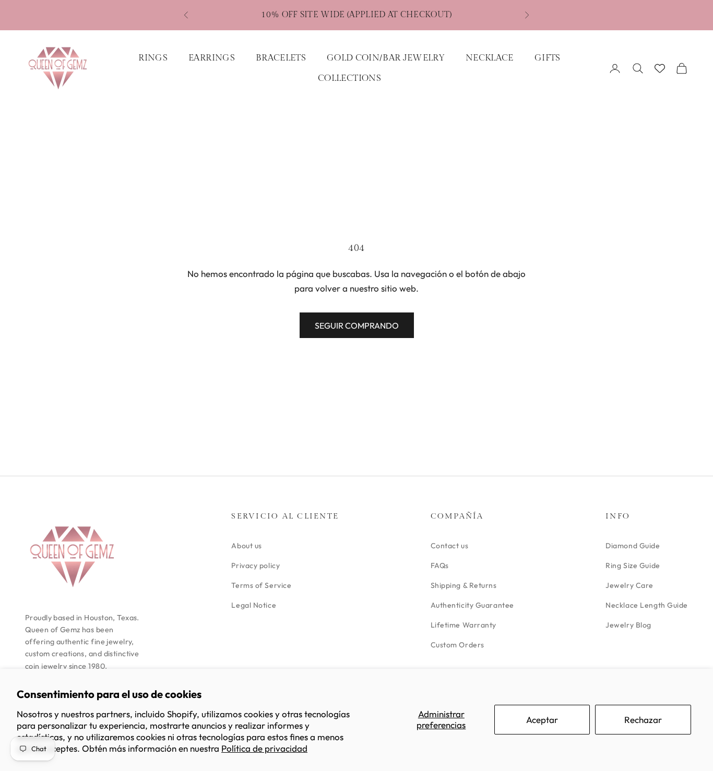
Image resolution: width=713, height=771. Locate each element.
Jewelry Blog (628, 625)
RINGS (153, 58)
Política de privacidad (264, 748)
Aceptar (542, 719)
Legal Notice (253, 605)
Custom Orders (457, 644)
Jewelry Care (629, 585)
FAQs (440, 565)
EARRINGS (211, 58)
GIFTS (547, 58)
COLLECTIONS (349, 78)
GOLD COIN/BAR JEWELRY (386, 58)
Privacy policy (255, 565)
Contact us (450, 545)
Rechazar (643, 719)
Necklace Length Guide (646, 605)
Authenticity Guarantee (472, 605)
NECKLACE (490, 58)
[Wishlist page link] (660, 68)
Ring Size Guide (632, 565)
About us (246, 545)
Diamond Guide (632, 545)
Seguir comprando (357, 325)
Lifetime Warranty (464, 625)
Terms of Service (261, 585)
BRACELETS (281, 58)
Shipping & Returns (464, 585)
